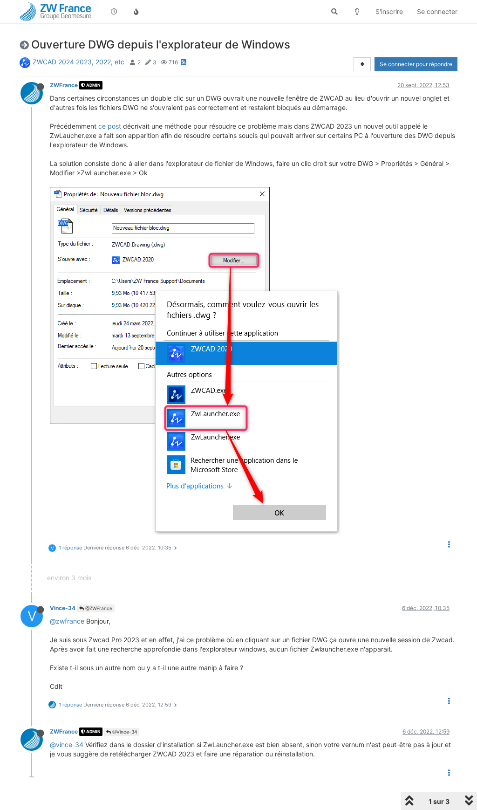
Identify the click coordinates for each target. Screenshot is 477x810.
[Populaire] (136, 11)
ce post (109, 126)
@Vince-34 (124, 731)
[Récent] (114, 11)
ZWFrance (64, 85)
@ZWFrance (98, 608)
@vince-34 (66, 744)
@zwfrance (67, 621)
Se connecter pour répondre (416, 64)
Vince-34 (62, 607)
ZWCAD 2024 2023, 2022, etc (78, 62)
